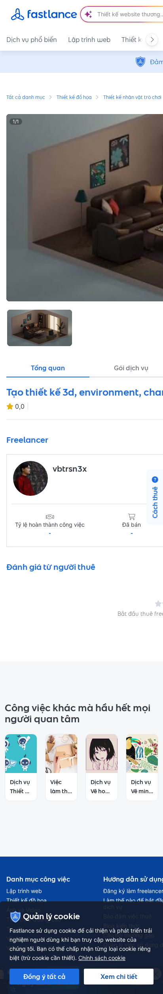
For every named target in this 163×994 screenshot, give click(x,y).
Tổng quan (48, 368)
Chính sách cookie (101, 957)
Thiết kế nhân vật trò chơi (132, 98)
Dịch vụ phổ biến (31, 39)
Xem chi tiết (118, 976)
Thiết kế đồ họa (74, 98)
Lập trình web (89, 39)
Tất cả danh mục (25, 98)
